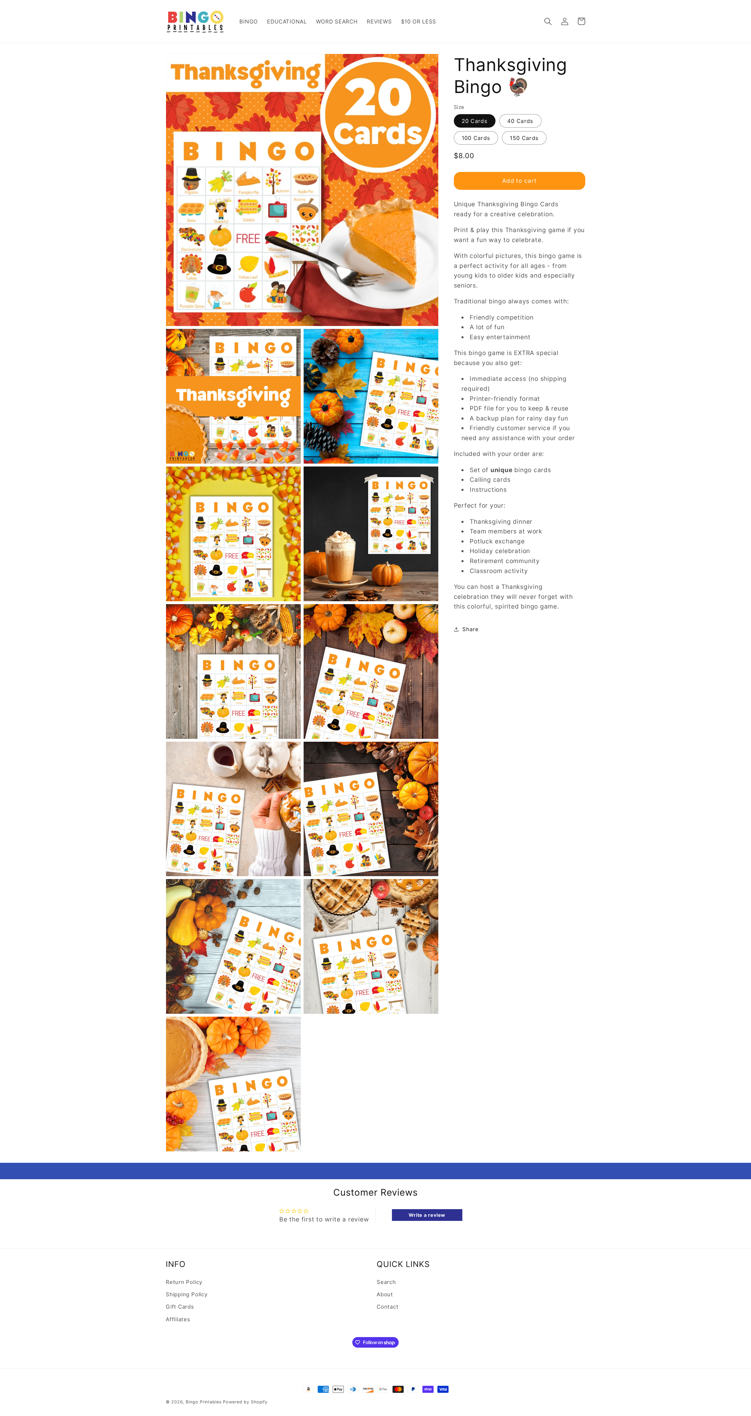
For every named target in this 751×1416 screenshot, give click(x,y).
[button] (547, 21)
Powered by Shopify (245, 1401)
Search (386, 1282)
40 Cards (520, 121)
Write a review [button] (427, 1215)
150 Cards (524, 138)
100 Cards (476, 138)
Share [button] (470, 629)
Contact (387, 1306)
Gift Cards (180, 1306)
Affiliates (178, 1319)
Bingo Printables (203, 1401)
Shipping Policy (187, 1294)
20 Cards (475, 121)
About (385, 1294)
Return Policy (184, 1282)
